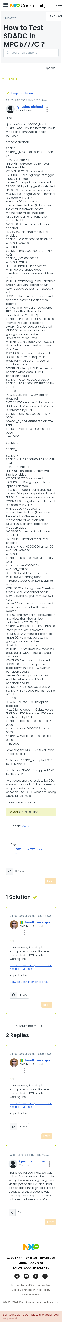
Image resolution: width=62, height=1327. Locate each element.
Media (23, 1263)
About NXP (14, 1258)
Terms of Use (27, 1285)
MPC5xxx (10, 18)
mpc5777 (15, 849)
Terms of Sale (43, 1285)
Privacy (15, 1285)
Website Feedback (31, 1295)
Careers (31, 1258)
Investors (47, 1258)
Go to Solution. (29, 812)
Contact (36, 1263)
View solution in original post (29, 982)
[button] (47, 109)
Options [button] (50, 68)
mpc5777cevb (33, 849)
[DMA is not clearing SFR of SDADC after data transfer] (42, 1025)
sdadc (14, 853)
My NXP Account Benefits (31, 1268)
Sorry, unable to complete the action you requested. (31, 1316)
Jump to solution (21, 93)
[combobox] (31, 53)
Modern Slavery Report (23, 1290)
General (27, 826)
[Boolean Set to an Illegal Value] (48, 1025)
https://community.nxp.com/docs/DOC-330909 (31, 967)
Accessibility (43, 1290)
